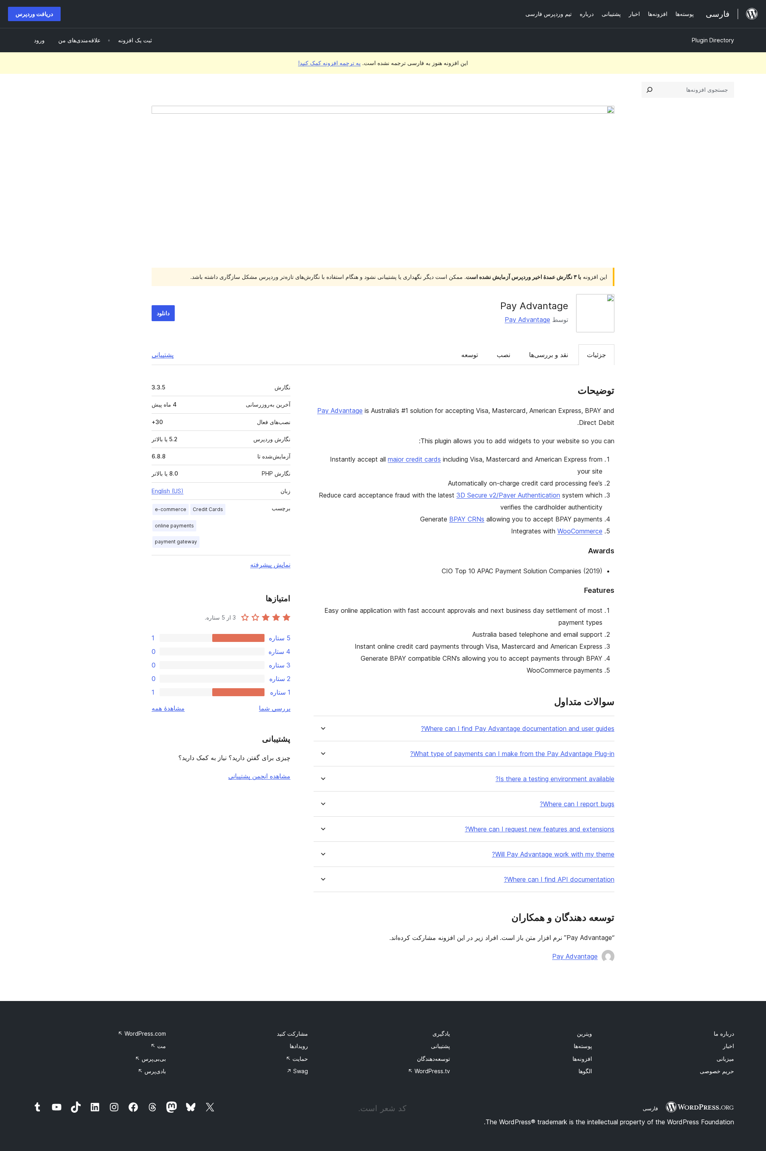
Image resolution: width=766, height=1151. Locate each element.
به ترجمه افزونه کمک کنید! (329, 62)
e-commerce (170, 509)
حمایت (297, 1058)
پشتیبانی (163, 355)
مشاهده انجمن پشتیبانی (259, 776)
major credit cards (414, 459)
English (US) (168, 491)
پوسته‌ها (583, 1045)
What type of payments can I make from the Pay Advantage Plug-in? (512, 754)
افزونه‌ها (582, 1058)
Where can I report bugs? (577, 804)
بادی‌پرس (152, 1071)
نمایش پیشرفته (270, 565)
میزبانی (725, 1058)
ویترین (584, 1033)
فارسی (650, 1108)
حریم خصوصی (717, 1071)
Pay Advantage (527, 320)
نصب (503, 355)
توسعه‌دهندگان (433, 1058)
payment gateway (176, 542)
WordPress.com (142, 1033)
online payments (174, 526)
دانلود (163, 313)
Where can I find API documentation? (559, 879)
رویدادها (299, 1045)
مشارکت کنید (292, 1033)
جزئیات (596, 355)
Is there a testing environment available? (555, 779)
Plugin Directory (713, 40)
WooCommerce (579, 531)
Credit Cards (208, 509)
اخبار (728, 1045)
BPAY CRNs (466, 519)
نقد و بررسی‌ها (548, 355)
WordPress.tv (429, 1071)
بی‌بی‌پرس (150, 1058)
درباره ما (724, 1033)
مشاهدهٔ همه (168, 708)
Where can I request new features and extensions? (539, 829)
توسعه (469, 355)
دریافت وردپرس (34, 13)
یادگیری (441, 1033)
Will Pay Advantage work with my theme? (553, 854)
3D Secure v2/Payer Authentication (508, 495)
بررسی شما (274, 708)
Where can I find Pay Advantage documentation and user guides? (517, 728)
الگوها (585, 1071)
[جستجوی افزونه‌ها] (649, 90)
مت (158, 1045)
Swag (297, 1071)
